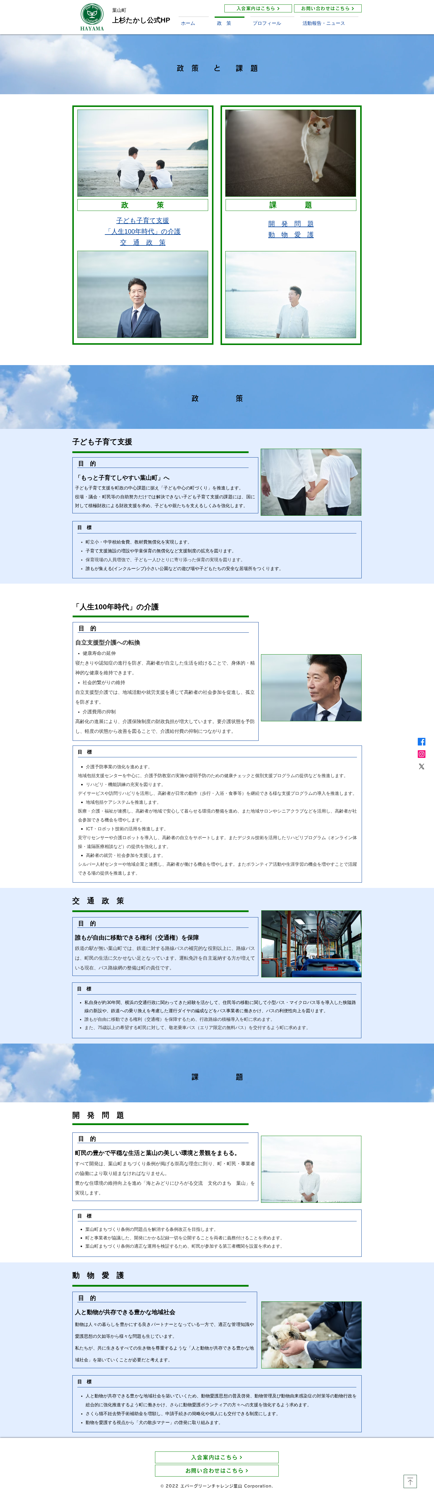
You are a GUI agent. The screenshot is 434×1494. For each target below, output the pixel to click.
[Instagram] (421, 754)
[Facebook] (421, 742)
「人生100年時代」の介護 (143, 231)
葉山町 (119, 10)
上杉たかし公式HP (141, 20)
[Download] (410, 1481)
